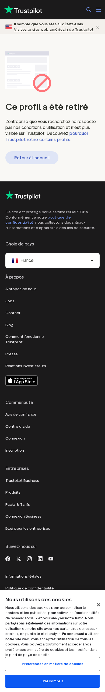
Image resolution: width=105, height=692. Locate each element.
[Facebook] (7, 558)
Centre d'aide (17, 426)
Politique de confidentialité (29, 588)
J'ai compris (52, 681)
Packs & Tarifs (17, 504)
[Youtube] (50, 558)
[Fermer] (97, 26)
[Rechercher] (89, 9)
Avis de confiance (20, 414)
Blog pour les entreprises (27, 528)
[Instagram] (29, 558)
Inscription (14, 450)
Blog (9, 325)
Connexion (15, 438)
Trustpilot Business (22, 480)
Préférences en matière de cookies (52, 664)
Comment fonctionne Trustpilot (24, 339)
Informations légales (23, 576)
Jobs (9, 301)
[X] (18, 558)
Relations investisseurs (25, 366)
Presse (11, 354)
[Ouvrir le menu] (98, 10)
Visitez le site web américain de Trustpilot (54, 29)
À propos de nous (21, 289)
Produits (12, 492)
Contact (12, 313)
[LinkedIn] (40, 558)
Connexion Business (23, 516)
